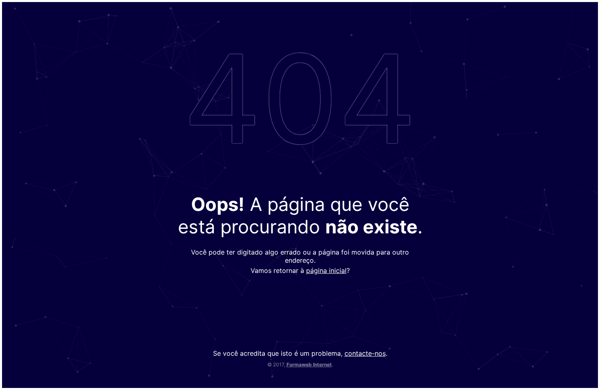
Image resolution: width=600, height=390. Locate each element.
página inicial (326, 270)
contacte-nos (365, 353)
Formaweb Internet (309, 364)
